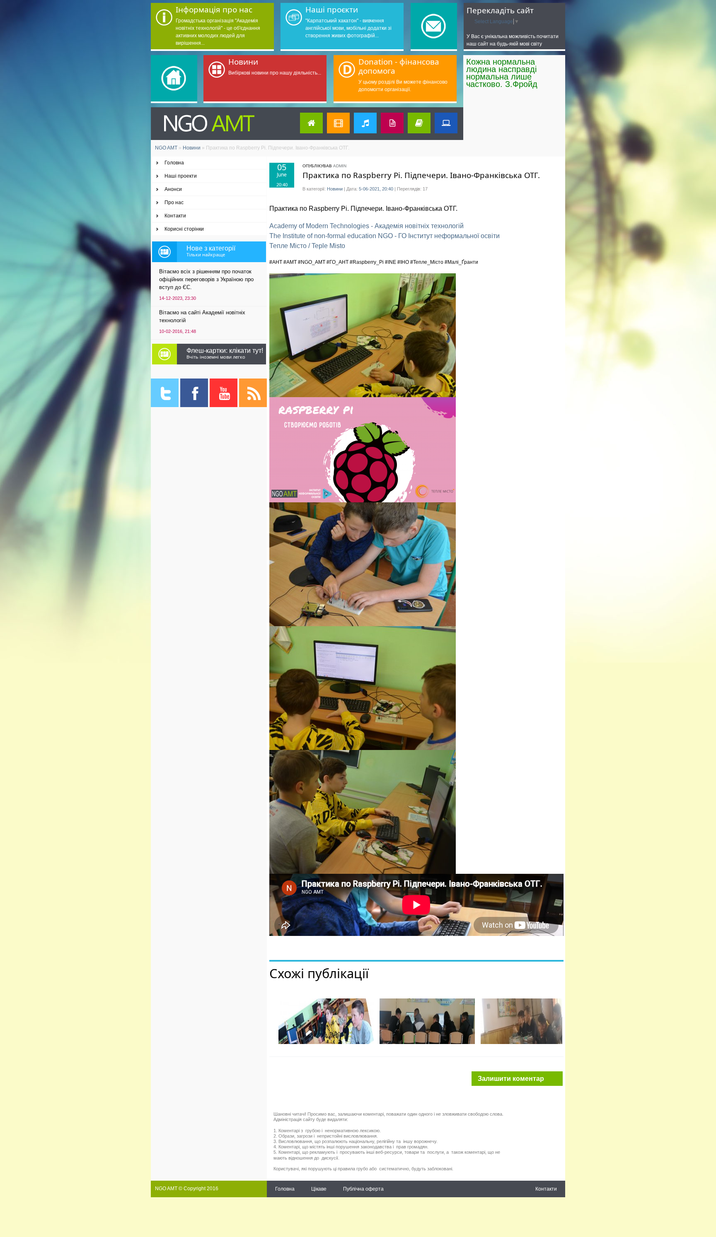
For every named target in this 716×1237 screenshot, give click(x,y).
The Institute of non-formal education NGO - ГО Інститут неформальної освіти (384, 235)
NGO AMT (166, 148)
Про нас (174, 202)
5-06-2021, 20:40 (376, 188)
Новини (192, 148)
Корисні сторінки (184, 229)
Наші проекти (180, 176)
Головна (174, 163)
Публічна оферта (363, 1189)
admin (339, 166)
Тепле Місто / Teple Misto (307, 245)
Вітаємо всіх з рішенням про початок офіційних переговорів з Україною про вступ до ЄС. (206, 279)
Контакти (175, 216)
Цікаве (319, 1189)
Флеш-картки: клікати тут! (224, 350)
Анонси (173, 189)
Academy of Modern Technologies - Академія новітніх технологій (366, 225)
